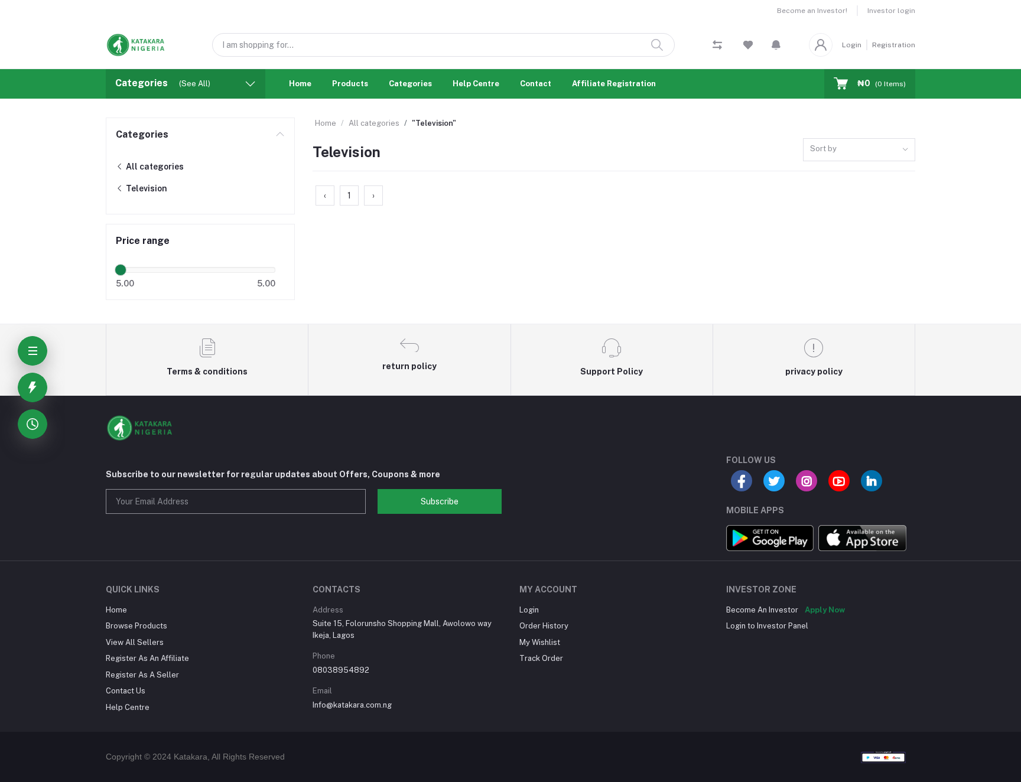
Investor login (891, 10)
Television (145, 188)
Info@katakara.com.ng (352, 704)
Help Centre (476, 83)
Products (350, 83)
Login (851, 45)
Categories (410, 83)
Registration (893, 45)
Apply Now (825, 609)
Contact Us (125, 690)
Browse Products (136, 625)
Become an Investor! (812, 10)
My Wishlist (539, 642)
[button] (776, 45)
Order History (543, 625)
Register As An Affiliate (147, 658)
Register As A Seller (142, 674)
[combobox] (859, 149)
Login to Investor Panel (767, 625)
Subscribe (440, 501)
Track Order (541, 658)
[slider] (120, 270)
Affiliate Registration (614, 83)
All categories (154, 166)
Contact (535, 83)
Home (300, 83)
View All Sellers (135, 642)
